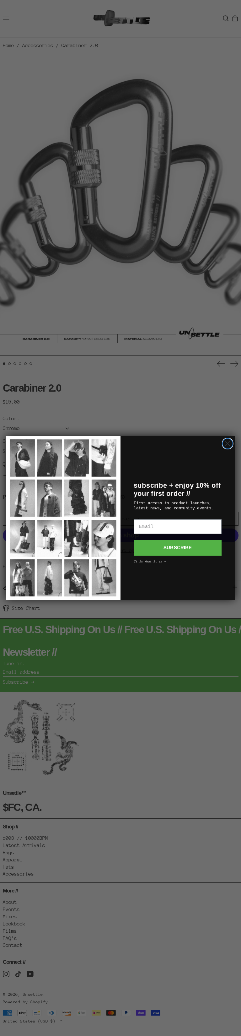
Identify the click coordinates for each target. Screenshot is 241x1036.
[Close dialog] (227, 443)
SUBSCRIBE (177, 548)
